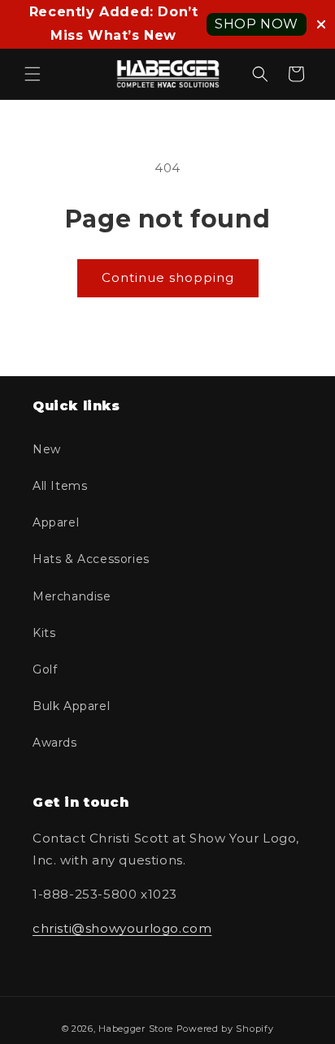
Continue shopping (168, 277)
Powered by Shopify (225, 1028)
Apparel (56, 522)
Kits (44, 633)
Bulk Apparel (71, 706)
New (47, 449)
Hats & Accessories (91, 559)
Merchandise (72, 596)
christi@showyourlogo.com (122, 928)
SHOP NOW (256, 24)
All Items (60, 486)
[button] (32, 74)
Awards (55, 742)
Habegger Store (135, 1028)
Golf (45, 669)
